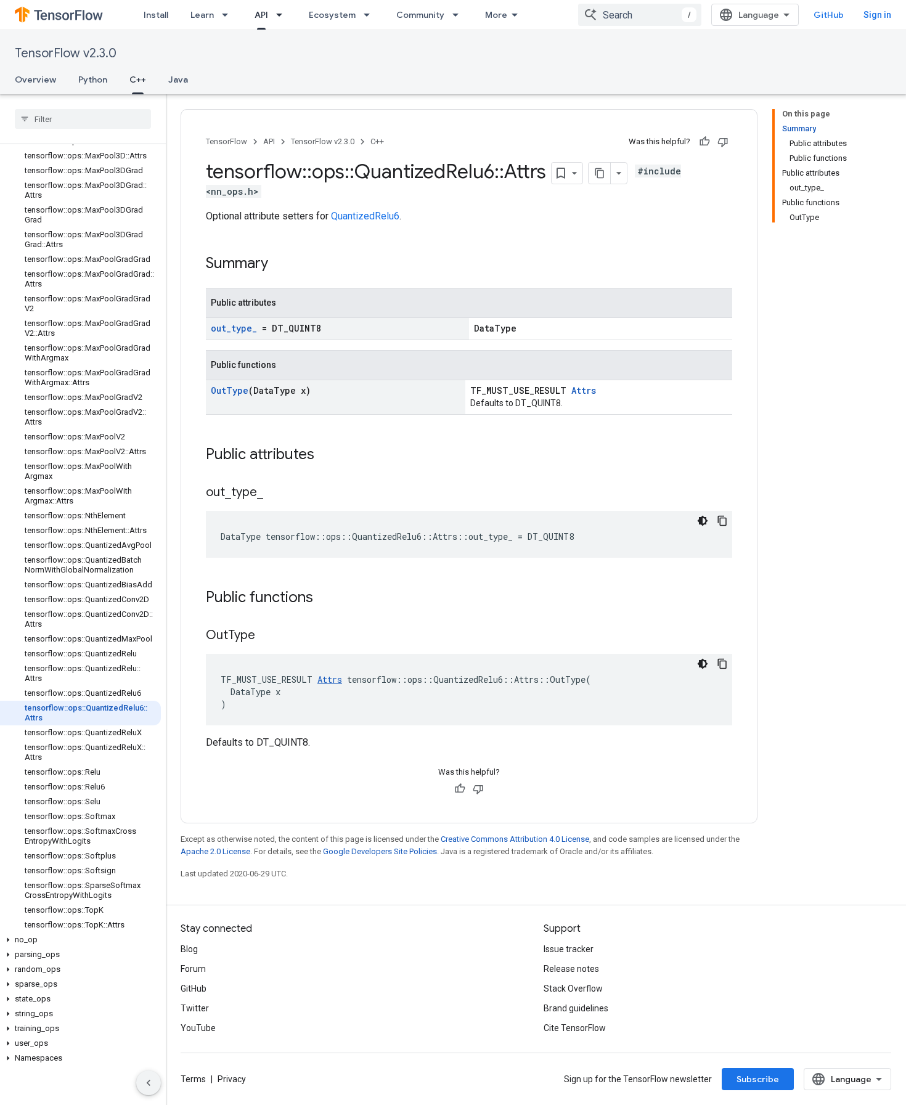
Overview (35, 79)
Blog (189, 949)
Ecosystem (332, 14)
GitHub (829, 14)
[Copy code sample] (722, 521)
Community (420, 14)
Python (92, 79)
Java (178, 79)
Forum (193, 969)
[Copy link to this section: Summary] (280, 264)
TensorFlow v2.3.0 (65, 53)
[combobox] (639, 15)
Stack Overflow (573, 988)
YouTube (198, 1028)
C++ (137, 79)
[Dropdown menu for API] (283, 15)
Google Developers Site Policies (380, 851)
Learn (202, 14)
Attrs (583, 390)
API (261, 14)
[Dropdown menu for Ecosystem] (370, 15)
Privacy (232, 1079)
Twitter (195, 1008)
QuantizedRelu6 (365, 216)
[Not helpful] (723, 142)
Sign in (877, 15)
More (496, 14)
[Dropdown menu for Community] (459, 15)
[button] (80, 939)
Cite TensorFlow (575, 1028)
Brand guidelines (576, 1008)
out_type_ (234, 328)
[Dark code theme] (702, 521)
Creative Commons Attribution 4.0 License (515, 839)
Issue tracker (569, 949)
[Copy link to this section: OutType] (267, 636)
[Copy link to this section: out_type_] (275, 493)
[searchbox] (83, 119)
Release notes (571, 969)
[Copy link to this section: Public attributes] (326, 455)
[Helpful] (704, 142)
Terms (193, 1079)
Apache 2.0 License (215, 851)
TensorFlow (226, 141)
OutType (229, 390)
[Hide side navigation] (148, 1082)
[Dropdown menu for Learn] (228, 15)
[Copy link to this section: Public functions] (325, 598)
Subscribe (758, 1079)
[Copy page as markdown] (600, 173)
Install (156, 14)
